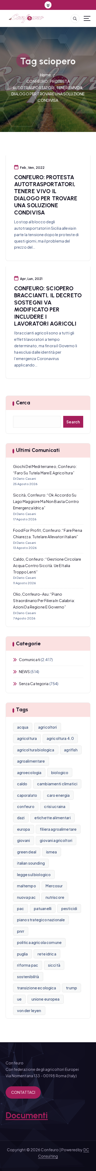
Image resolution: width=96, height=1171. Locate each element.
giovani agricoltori (56, 840)
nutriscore (55, 897)
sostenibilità (28, 976)
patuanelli (42, 908)
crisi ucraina (54, 806)
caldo (22, 783)
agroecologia (29, 772)
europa (23, 829)
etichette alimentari (52, 817)
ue (19, 999)
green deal (26, 851)
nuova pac (26, 897)
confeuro (25, 806)
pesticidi (69, 908)
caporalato (27, 795)
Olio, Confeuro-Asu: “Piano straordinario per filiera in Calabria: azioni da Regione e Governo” (44, 600)
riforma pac (27, 965)
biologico (59, 772)
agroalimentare (31, 761)
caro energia (58, 795)
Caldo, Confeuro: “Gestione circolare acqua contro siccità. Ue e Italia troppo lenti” (47, 565)
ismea (51, 851)
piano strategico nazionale (41, 919)
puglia (22, 953)
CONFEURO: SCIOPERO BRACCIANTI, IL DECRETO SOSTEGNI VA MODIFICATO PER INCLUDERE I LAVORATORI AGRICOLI (48, 306)
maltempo (26, 885)
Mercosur (54, 885)
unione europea (45, 999)
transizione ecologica (36, 987)
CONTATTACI (23, 1092)
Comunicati (29, 659)
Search (73, 421)
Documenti (27, 1115)
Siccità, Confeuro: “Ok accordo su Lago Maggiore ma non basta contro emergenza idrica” (46, 501)
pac (20, 908)
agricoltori (47, 727)
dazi (21, 817)
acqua (23, 727)
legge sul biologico (34, 874)
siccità (54, 965)
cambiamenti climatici (57, 783)
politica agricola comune (39, 942)
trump (71, 987)
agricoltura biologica (35, 749)
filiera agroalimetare (58, 829)
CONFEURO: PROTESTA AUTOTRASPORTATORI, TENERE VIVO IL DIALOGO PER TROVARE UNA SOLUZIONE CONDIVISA (46, 195)
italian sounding (31, 863)
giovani (23, 840)
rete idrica (47, 953)
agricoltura (27, 738)
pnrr (21, 931)
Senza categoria (34, 683)
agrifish (71, 749)
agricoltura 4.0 (60, 738)
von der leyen (29, 1010)
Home (45, 74)
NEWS (24, 671)
